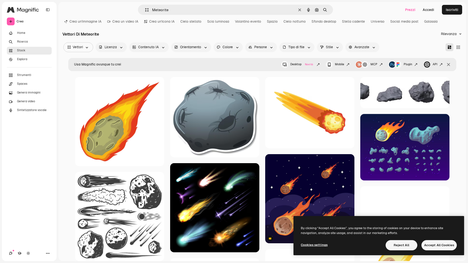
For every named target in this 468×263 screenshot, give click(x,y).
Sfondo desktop (324, 21)
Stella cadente (353, 21)
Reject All (401, 245)
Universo (377, 21)
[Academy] (19, 253)
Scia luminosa (218, 21)
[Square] (458, 47)
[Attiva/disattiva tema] (28, 253)
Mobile (339, 64)
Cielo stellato (190, 21)
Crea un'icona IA (162, 21)
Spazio (272, 21)
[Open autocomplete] (145, 10)
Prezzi (410, 10)
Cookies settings (314, 245)
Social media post (404, 21)
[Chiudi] (448, 64)
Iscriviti (452, 10)
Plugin (408, 64)
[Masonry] (449, 47)
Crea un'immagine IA (85, 21)
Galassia (431, 21)
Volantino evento (248, 21)
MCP (373, 64)
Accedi (428, 10)
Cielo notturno (294, 21)
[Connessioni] (11, 253)
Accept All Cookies (439, 245)
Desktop (301, 64)
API (435, 64)
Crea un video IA (125, 21)
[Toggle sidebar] (48, 10)
